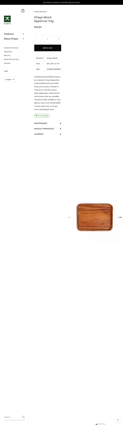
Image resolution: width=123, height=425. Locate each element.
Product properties (44, 129)
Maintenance (40, 123)
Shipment (38, 134)
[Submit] (23, 417)
